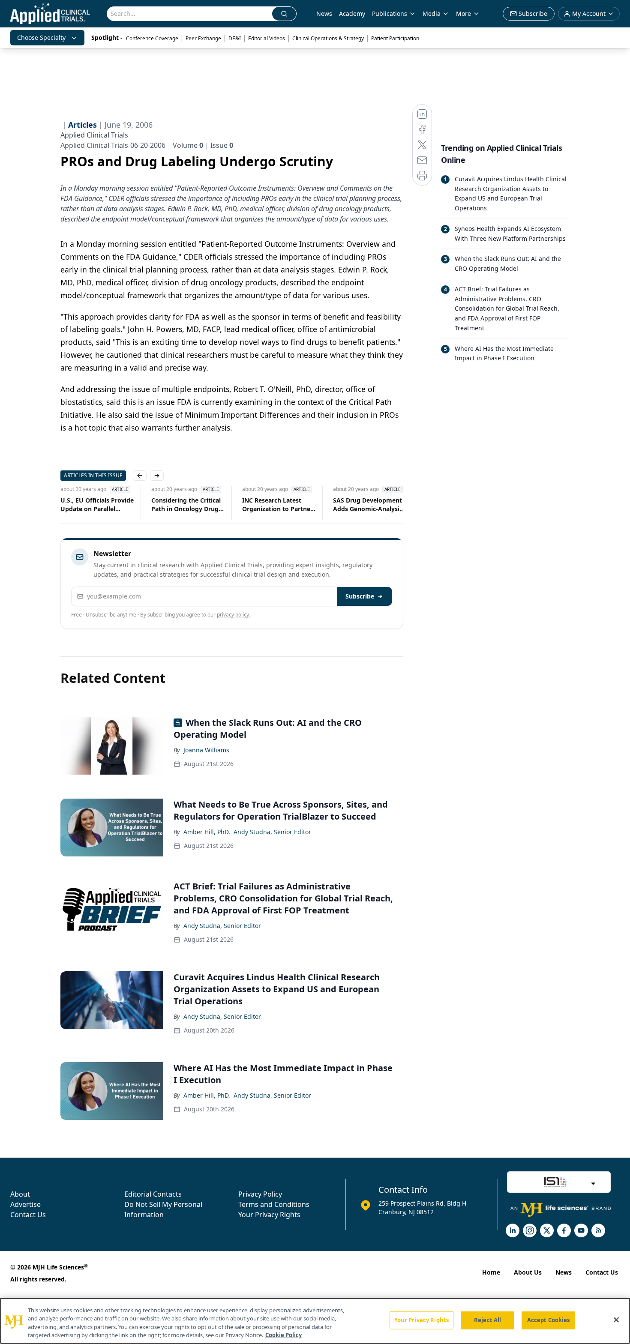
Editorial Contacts (153, 1194)
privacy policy (233, 614)
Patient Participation (395, 38)
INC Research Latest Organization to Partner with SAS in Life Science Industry (277, 504)
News (324, 13)
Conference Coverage (152, 38)
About (20, 1194)
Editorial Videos (266, 38)
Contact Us (28, 1214)
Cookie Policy (283, 1335)
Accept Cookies (548, 1320)
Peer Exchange (203, 38)
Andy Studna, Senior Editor (272, 832)
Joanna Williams (206, 750)
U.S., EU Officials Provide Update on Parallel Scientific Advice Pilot (97, 504)
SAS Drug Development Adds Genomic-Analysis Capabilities (367, 504)
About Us (528, 1272)
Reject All (487, 1320)
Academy (352, 13)
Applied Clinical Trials (94, 135)
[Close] (616, 1319)
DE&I (234, 38)
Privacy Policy (260, 1194)
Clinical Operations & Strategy (328, 38)
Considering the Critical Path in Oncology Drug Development (186, 504)
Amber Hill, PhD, (206, 832)
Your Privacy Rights (269, 1214)
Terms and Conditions (273, 1204)
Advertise (25, 1204)
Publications (389, 13)
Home (491, 1272)
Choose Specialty (41, 37)
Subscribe (359, 596)
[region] (315, 1321)
